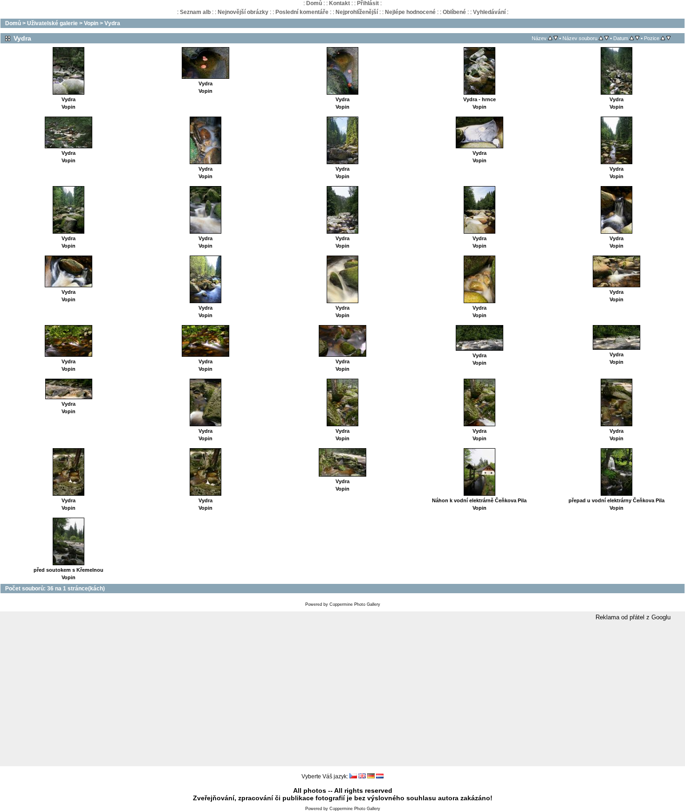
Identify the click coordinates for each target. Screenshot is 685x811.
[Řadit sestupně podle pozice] (668, 38)
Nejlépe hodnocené (410, 12)
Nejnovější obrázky (243, 12)
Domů (314, 3)
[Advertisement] (342, 694)
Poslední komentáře (302, 12)
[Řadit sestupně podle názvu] (556, 38)
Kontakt (339, 3)
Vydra (112, 23)
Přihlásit (368, 3)
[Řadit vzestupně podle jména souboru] (601, 38)
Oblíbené (454, 12)
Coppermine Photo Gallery (354, 604)
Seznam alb (195, 12)
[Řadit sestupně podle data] (637, 38)
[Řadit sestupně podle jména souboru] (606, 38)
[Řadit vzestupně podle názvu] (550, 38)
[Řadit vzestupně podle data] (632, 38)
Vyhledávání (489, 12)
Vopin (91, 23)
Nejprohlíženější (357, 12)
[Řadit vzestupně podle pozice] (663, 38)
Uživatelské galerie (52, 23)
